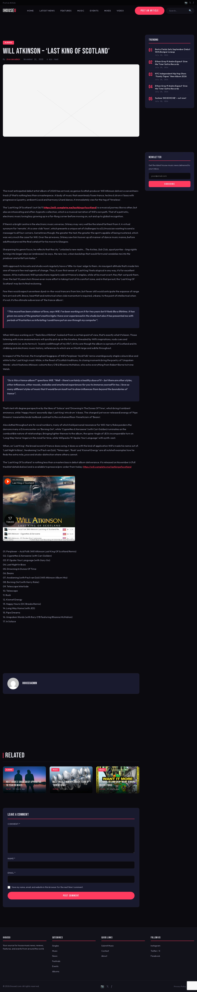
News (54, 956)
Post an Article (9, 3)
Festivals (56, 961)
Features (66, 10)
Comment (14, 824)
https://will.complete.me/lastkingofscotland (70, 207)
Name (11, 858)
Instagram (155, 945)
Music (80, 10)
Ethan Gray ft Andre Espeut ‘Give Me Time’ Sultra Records (171, 63)
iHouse (9, 10)
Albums (8, 43)
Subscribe (169, 184)
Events (94, 10)
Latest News (47, 10)
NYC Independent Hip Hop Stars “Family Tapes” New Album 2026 (171, 75)
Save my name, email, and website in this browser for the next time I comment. (47, 887)
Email (12, 873)
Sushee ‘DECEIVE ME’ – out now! (170, 98)
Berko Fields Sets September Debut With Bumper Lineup (172, 50)
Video (120, 10)
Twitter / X (155, 951)
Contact (105, 951)
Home (30, 10)
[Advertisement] (98, 25)
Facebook (155, 956)
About (104, 956)
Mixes (107, 10)
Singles (55, 945)
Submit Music (107, 945)
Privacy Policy (180, 986)
